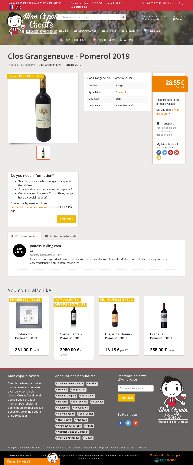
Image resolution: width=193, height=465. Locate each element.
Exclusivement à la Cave (115, 40)
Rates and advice (26, 236)
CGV (67, 447)
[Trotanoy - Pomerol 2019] (29, 325)
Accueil (13, 64)
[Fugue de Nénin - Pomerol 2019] (119, 325)
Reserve (153, 30)
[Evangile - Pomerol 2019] (164, 325)
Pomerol (121, 92)
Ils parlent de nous (108, 447)
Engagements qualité (31, 447)
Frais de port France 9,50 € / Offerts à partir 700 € (96, 3)
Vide (179, 18)
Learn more (66, 219)
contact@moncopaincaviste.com (31, 207)
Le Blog (179, 3)
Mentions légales (54, 447)
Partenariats (90, 447)
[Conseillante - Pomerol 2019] (74, 328)
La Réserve (28, 64)
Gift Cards (168, 3)
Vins (65, 30)
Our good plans (75, 40)
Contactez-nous (79, 7)
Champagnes (87, 30)
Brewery (131, 30)
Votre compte (154, 18)
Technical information (64, 236)
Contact (142, 447)
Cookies (77, 447)
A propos (12, 447)
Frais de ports (128, 447)
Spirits (110, 30)
